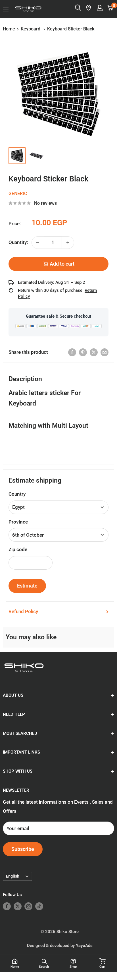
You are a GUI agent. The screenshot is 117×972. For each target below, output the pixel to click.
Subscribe (22, 849)
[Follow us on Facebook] (7, 906)
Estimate (27, 586)
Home (9, 29)
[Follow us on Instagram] (28, 906)
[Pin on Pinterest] (83, 352)
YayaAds (84, 945)
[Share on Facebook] (72, 352)
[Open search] (78, 8)
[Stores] (89, 8)
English (12, 876)
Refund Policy (23, 611)
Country (17, 494)
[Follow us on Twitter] (18, 906)
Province (18, 522)
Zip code (18, 549)
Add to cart (62, 264)
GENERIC (18, 193)
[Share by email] (104, 352)
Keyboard (31, 29)
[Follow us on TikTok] (39, 906)
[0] (110, 8)
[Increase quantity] (68, 243)
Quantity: (18, 242)
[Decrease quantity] (38, 243)
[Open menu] (6, 9)
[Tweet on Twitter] (94, 352)
